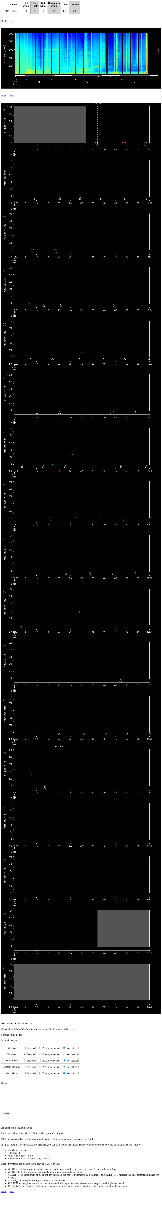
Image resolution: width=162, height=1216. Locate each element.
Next (12, 21)
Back (3, 21)
